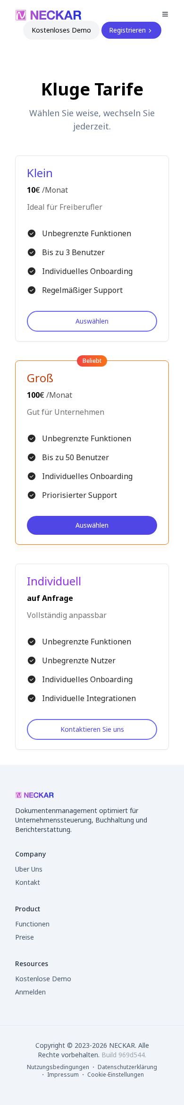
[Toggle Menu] (165, 14)
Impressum (63, 1075)
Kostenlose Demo (43, 978)
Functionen (32, 923)
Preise (24, 937)
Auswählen (92, 321)
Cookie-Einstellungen (115, 1075)
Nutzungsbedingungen (59, 1067)
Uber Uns (28, 869)
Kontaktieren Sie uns (92, 729)
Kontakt (27, 882)
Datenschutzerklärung (127, 1067)
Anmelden (30, 991)
